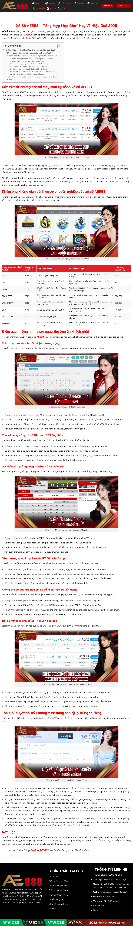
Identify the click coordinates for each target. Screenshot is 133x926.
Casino (52, 3)
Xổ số (63, 8)
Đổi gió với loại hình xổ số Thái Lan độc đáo (28, 74)
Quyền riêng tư (56, 899)
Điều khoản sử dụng (58, 890)
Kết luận (12, 80)
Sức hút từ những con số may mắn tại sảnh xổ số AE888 (30, 53)
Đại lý (96, 910)
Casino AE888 (38, 850)
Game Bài (40, 8)
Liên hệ (52, 908)
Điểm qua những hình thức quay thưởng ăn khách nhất (31, 59)
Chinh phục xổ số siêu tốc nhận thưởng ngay (28, 61)
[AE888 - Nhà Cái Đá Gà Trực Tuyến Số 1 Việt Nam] (15, 5)
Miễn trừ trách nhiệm (58, 895)
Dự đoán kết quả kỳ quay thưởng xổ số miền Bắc (30, 66)
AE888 (38, 3)
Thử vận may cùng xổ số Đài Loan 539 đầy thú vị (30, 64)
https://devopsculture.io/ (115, 892)
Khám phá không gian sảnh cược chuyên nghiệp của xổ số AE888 (35, 56)
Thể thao (65, 3)
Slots (53, 8)
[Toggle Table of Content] (58, 46)
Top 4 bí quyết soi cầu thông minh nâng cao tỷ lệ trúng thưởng (33, 77)
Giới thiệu (53, 876)
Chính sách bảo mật (58, 885)
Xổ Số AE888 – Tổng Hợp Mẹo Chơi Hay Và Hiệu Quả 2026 (30, 50)
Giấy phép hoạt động (59, 881)
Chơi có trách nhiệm (58, 904)
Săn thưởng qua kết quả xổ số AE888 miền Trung (30, 69)
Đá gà (80, 3)
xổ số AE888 (37, 336)
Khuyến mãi (98, 905)
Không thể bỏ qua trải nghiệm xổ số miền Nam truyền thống (34, 71)
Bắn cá (93, 3)
